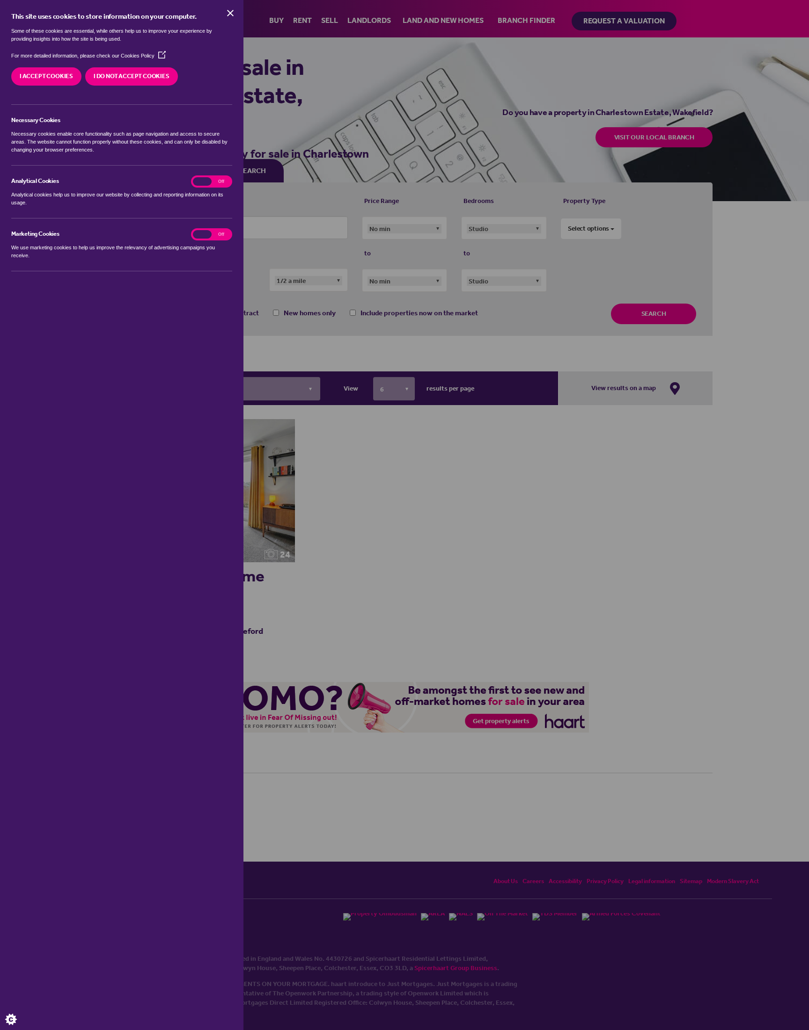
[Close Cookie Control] (230, 13)
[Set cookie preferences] (18, 1011)
